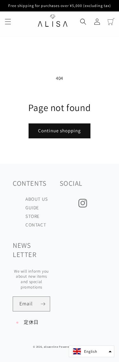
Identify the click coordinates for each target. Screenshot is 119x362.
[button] (8, 22)
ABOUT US (36, 199)
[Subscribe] (43, 303)
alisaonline (51, 346)
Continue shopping (59, 131)
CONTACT (35, 225)
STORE (32, 216)
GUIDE (32, 208)
